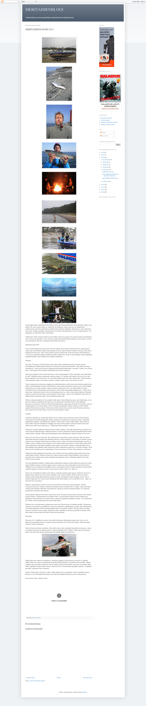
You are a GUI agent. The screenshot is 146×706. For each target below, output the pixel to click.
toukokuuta (106, 169)
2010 (102, 189)
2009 (102, 192)
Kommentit (105, 136)
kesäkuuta (106, 167)
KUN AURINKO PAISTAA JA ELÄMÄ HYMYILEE (110, 175)
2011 (102, 187)
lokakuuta (106, 162)
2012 (102, 184)
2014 (102, 155)
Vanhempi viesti (87, 677)
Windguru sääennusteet (108, 124)
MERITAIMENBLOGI (44, 9)
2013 (102, 157)
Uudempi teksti (30, 677)
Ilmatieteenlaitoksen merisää (109, 122)
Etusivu (59, 677)
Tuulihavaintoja (105, 120)
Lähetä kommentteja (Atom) (37, 681)
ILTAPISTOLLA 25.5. (108, 172)
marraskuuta (106, 159)
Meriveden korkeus (106, 118)
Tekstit (104, 132)
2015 (102, 152)
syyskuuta (106, 164)
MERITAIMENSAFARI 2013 (110, 178)
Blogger (84, 692)
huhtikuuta (106, 181)
